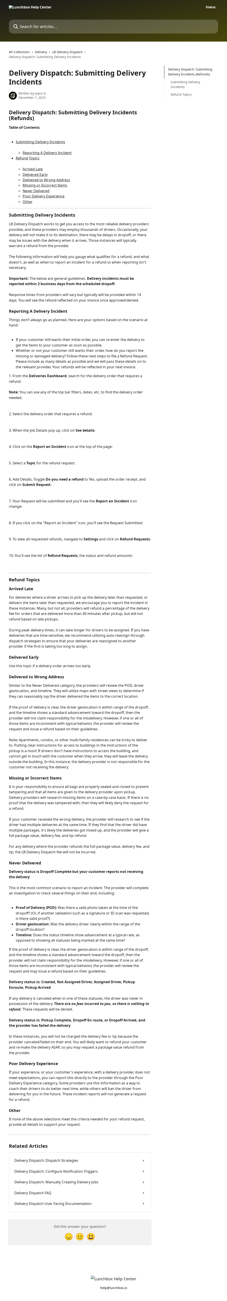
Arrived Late (33, 169)
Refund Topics (27, 158)
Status (210, 7)
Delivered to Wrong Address (46, 179)
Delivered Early (35, 174)
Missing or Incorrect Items (45, 185)
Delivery (41, 52)
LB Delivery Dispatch (67, 52)
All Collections (19, 52)
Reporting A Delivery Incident (47, 152)
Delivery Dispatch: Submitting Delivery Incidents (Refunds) (190, 71)
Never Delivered (36, 190)
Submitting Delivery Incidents (40, 141)
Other (28, 201)
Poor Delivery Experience (44, 196)
